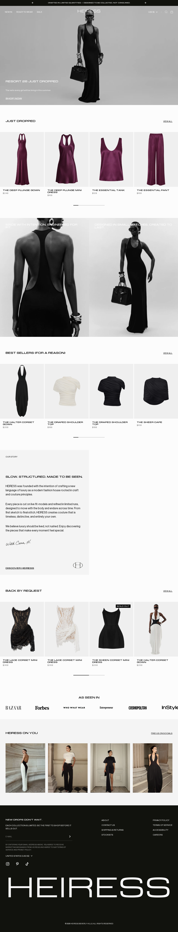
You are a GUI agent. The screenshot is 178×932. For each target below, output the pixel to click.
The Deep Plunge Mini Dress (64, 192)
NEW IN (8, 12)
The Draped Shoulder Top (65, 423)
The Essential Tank (108, 190)
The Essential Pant (153, 190)
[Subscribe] (69, 836)
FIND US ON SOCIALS (161, 733)
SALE (39, 12)
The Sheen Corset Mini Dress (110, 661)
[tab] (20, 121)
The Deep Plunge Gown (21, 190)
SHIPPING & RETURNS (113, 830)
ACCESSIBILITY (160, 830)
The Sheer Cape (149, 422)
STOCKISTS (107, 835)
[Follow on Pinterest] (17, 864)
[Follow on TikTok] (27, 864)
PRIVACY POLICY (161, 820)
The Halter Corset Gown (18, 423)
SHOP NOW (14, 98)
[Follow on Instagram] (8, 864)
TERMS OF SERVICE (162, 825)
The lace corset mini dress (20, 661)
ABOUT (105, 820)
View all (167, 121)
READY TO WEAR (24, 12)
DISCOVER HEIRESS (20, 568)
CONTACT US (108, 825)
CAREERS (158, 835)
